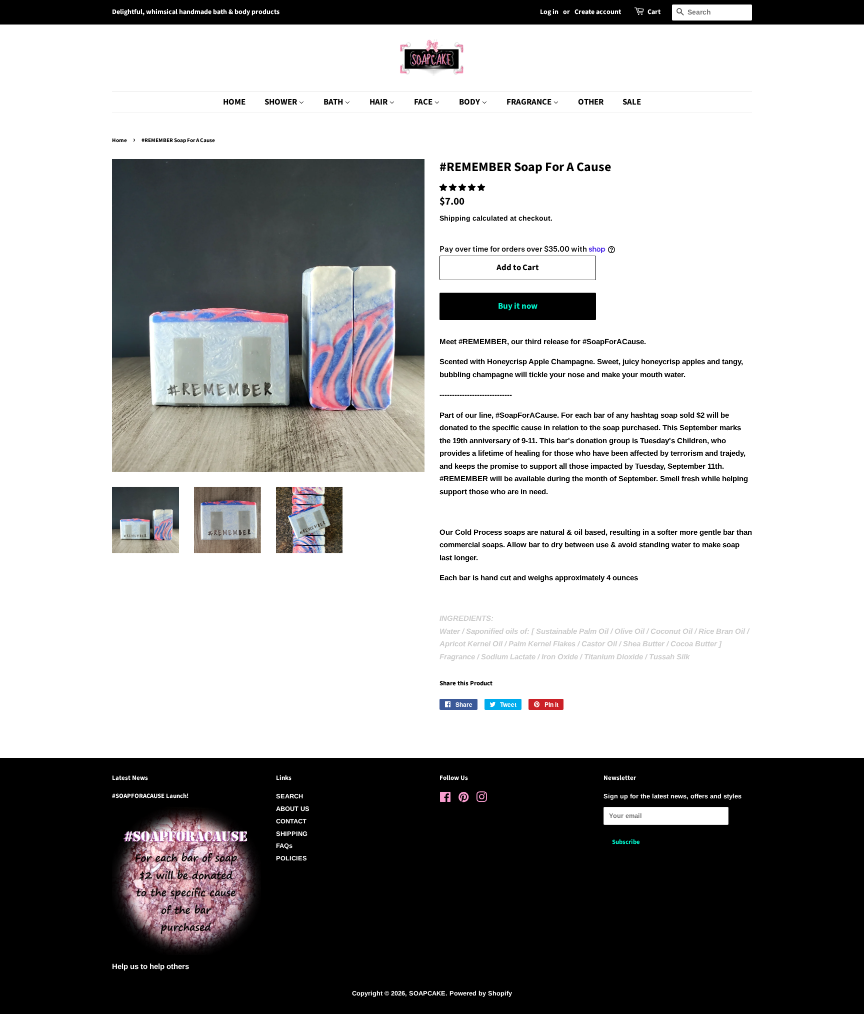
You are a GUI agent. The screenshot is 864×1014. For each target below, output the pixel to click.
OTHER (591, 102)
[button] (463, 187)
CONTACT (291, 821)
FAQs (284, 845)
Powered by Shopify (481, 993)
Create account (597, 12)
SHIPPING (292, 833)
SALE (631, 102)
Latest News (130, 777)
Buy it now (518, 306)
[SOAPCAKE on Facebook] (445, 799)
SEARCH (289, 796)
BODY (470, 102)
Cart (654, 12)
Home (119, 140)
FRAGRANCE (529, 102)
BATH (334, 102)
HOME (234, 102)
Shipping (455, 218)
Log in (549, 12)
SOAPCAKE (427, 993)
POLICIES (291, 858)
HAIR (379, 102)
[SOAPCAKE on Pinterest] (463, 799)
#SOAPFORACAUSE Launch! (150, 795)
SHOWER (281, 102)
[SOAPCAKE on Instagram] (481, 799)
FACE (424, 102)
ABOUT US (293, 808)
